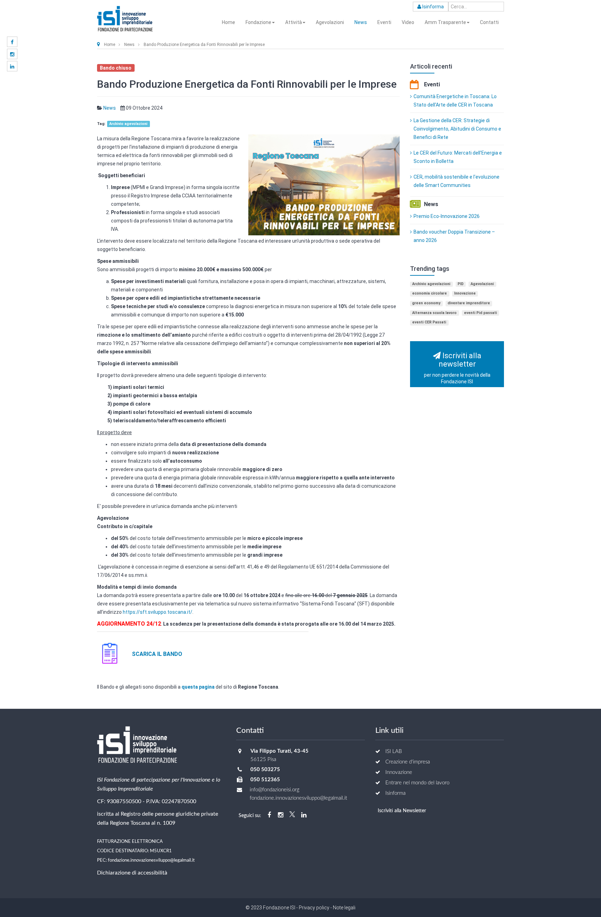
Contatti (489, 22)
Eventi (384, 22)
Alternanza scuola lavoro (434, 313)
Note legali (343, 907)
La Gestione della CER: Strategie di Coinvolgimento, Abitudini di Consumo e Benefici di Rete (457, 129)
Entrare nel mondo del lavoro (417, 782)
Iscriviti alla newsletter (457, 368)
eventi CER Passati (429, 322)
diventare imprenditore (469, 303)
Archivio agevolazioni (128, 124)
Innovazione (465, 293)
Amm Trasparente (445, 22)
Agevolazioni (330, 22)
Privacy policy (314, 907)
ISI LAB (393, 751)
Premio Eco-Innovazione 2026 (447, 216)
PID (461, 284)
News (360, 22)
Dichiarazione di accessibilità (132, 873)
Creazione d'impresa (407, 762)
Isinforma (432, 6)
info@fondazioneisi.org (274, 789)
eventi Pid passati (480, 313)
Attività (293, 22)
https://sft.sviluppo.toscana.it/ (157, 612)
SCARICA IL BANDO (158, 654)
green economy (426, 303)
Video (408, 22)
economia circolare (429, 293)
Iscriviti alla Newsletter (402, 810)
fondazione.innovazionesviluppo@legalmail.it (151, 860)
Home (228, 22)
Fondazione (258, 22)
